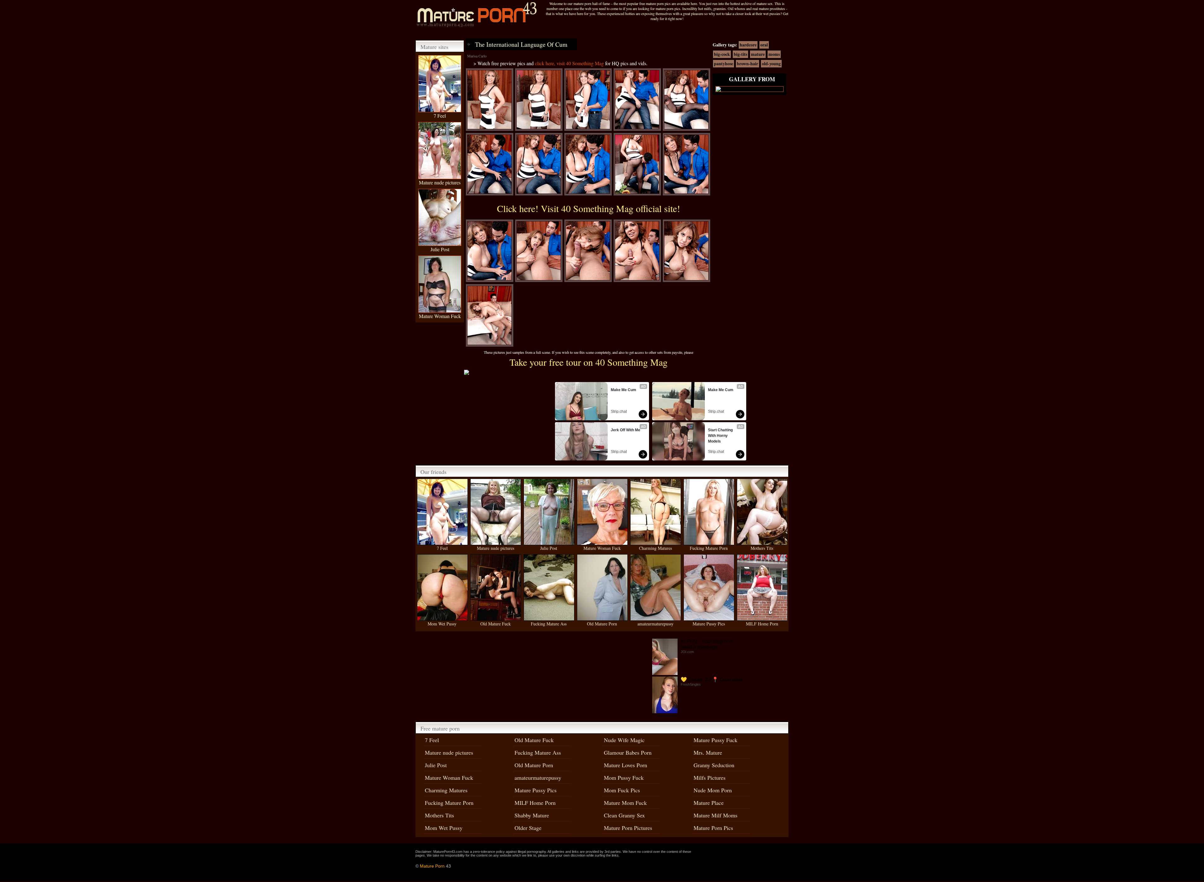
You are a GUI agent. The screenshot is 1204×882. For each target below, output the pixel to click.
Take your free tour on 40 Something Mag (589, 362)
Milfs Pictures (710, 777)
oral (764, 44)
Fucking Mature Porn (709, 548)
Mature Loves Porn (625, 765)
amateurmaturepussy (655, 624)
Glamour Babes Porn (628, 752)
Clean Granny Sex (624, 815)
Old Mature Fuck (495, 624)
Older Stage (528, 828)
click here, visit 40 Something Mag (569, 63)
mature (758, 54)
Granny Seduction (714, 765)
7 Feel (440, 115)
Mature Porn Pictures (628, 828)
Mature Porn (432, 866)
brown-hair (747, 63)
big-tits (740, 54)
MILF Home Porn (762, 624)
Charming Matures (655, 548)
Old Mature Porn (602, 624)
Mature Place (709, 802)
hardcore (748, 44)
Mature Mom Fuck (625, 802)
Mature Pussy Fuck (715, 740)
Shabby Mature (532, 815)
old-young (771, 63)
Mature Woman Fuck (440, 316)
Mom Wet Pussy (442, 624)
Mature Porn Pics (713, 828)
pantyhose (723, 63)
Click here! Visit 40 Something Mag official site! (588, 208)
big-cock (722, 54)
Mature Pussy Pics (709, 624)
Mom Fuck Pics (622, 790)
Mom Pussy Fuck (624, 777)
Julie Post (439, 249)
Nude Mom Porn (713, 790)
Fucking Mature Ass (549, 624)
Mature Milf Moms (715, 815)
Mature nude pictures (440, 182)
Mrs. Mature (708, 752)
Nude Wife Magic (624, 740)
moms (774, 54)
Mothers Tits (762, 548)
